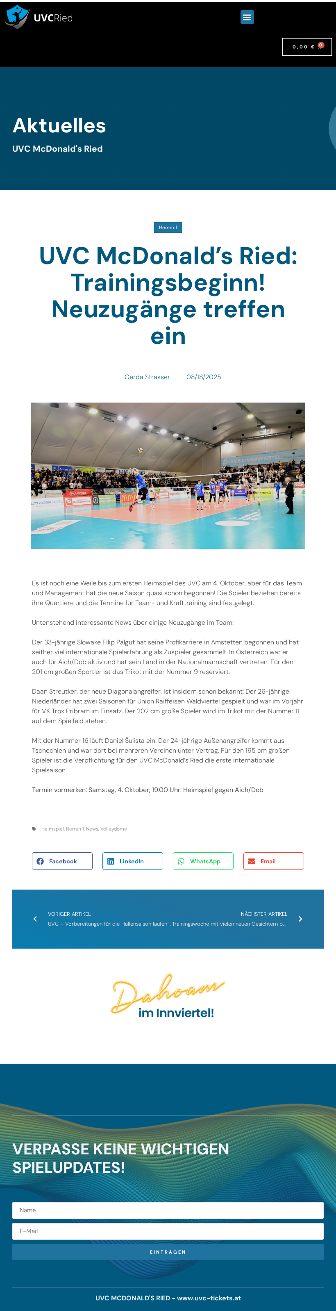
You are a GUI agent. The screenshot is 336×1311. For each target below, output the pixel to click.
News (92, 829)
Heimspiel (52, 829)
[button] (247, 17)
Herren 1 (168, 227)
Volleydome (113, 829)
